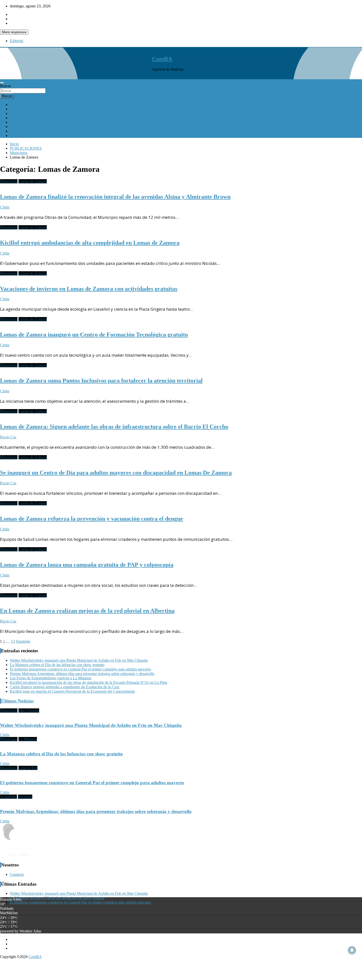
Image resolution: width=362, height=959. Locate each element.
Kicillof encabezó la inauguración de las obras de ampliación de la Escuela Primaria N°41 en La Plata (88, 682)
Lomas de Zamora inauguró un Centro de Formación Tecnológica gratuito (94, 334)
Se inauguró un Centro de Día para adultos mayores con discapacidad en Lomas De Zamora (116, 472)
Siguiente (23, 641)
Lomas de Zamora (32, 181)
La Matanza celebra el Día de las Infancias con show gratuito (57, 665)
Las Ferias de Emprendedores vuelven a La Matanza (50, 678)
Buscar (5, 86)
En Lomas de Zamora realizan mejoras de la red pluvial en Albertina (87, 610)
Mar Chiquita (28, 710)
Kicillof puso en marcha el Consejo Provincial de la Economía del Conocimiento (72, 691)
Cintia (4, 207)
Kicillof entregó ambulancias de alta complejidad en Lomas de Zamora (90, 243)
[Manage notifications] (352, 950)
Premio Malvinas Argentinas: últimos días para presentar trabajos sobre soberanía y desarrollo (82, 673)
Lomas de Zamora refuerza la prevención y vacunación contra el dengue (91, 518)
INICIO (16, 104)
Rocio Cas (8, 437)
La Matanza (27, 739)
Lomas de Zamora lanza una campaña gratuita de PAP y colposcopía (86, 564)
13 (13, 641)
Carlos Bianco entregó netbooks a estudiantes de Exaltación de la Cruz (64, 687)
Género (15, 135)
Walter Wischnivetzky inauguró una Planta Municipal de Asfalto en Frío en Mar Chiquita (79, 660)
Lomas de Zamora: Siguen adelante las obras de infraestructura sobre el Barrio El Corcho (114, 426)
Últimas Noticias (17, 700)
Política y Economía (25, 113)
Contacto (17, 874)
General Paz (27, 768)
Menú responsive (14, 32)
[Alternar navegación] (2, 82)
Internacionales (21, 127)
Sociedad (17, 118)
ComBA (162, 59)
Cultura (15, 122)
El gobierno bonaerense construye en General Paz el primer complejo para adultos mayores (80, 669)
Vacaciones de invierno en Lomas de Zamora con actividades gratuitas (88, 289)
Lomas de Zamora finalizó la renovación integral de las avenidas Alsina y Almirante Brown (115, 196)
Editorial (16, 41)
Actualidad (18, 109)
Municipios (18, 131)
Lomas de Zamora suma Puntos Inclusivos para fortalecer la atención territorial (101, 380)
